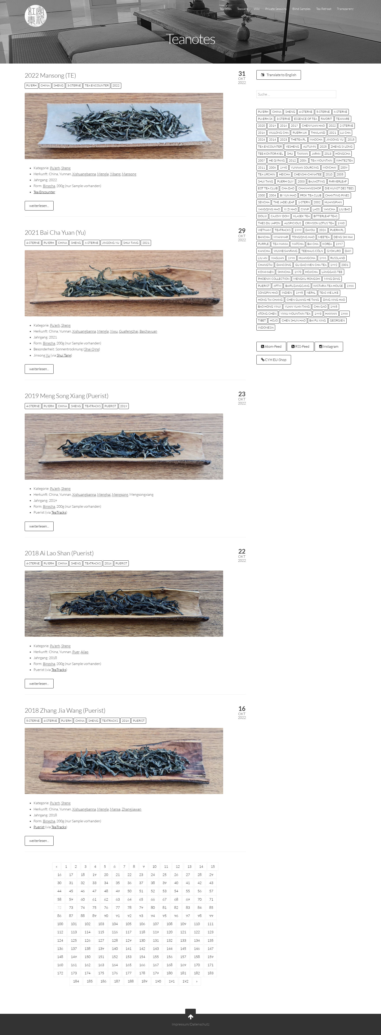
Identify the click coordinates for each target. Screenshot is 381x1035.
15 (213, 866)
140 (115, 948)
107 (156, 924)
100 (60, 924)
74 (83, 907)
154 (142, 956)
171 (210, 965)
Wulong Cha (279, 132)
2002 (317, 202)
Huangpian (333, 202)
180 (169, 973)
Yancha (329, 209)
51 (141, 891)
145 (183, 948)
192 (185, 981)
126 (87, 940)
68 (176, 899)
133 (183, 940)
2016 (283, 125)
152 (115, 956)
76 (106, 907)
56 (200, 891)
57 (211, 891)
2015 (351, 139)
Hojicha (311, 272)
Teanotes (226, 9)
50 (129, 891)
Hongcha (342, 153)
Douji (262, 216)
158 (197, 956)
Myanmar (281, 237)
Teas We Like (328, 292)
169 (183, 965)
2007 (261, 160)
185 (90, 981)
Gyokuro (334, 251)
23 (141, 874)
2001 (344, 265)
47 (94, 891)
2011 (261, 167)
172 (60, 973)
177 (128, 973)
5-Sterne (33, 720)
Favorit (326, 118)
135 (210, 940)
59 (71, 899)
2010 (328, 174)
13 (189, 866)
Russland (337, 258)
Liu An (262, 258)
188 (131, 981)
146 (197, 948)
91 (118, 915)
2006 (303, 160)
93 (141, 915)
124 (60, 940)
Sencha (263, 202)
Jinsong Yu (110, 242)
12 (178, 866)
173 (74, 973)
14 (201, 866)
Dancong (283, 265)
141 (128, 948)
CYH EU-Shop (275, 359)
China (45, 85)
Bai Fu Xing (317, 320)
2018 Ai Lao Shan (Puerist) (59, 553)
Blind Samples (301, 9)
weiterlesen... (39, 205)
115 (101, 932)
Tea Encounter (97, 85)
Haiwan (331, 313)
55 (188, 891)
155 (156, 956)
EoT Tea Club (268, 188)
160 (60, 965)
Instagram (330, 346)
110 (197, 924)
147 (210, 948)
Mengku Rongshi (306, 278)
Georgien (337, 320)
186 (103, 981)
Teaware (242, 9)
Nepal (311, 292)
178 (142, 973)
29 (211, 874)
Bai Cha (312, 244)
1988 (344, 313)
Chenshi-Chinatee (308, 174)
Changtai (265, 265)
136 (60, 948)
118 (142, 932)
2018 (108, 563)
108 (169, 924)
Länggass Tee (332, 272)
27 (188, 874)
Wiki (257, 9)
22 (129, 874)
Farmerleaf (338, 181)
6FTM (277, 285)
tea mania (280, 244)
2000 (261, 195)
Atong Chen (267, 313)
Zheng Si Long (342, 146)
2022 (116, 85)
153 (128, 956)
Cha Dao (288, 188)
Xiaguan (277, 258)
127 (101, 940)
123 (210, 932)
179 (156, 973)
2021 (145, 242)
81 (164, 907)
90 (106, 915)
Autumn (309, 146)
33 (94, 883)
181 (183, 973)
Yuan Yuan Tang (297, 306)
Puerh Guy (285, 181)
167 (156, 965)
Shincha (284, 272)
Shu (290, 153)
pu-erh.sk (265, 118)
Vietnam (264, 230)
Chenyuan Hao (313, 125)
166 (142, 965)
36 (129, 883)
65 (141, 899)
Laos (316, 209)
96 (176, 915)
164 (115, 965)
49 (118, 891)
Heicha (284, 174)
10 (154, 866)
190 (158, 981)
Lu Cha (345, 132)
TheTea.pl (298, 139)
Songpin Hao (268, 292)
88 (83, 915)
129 (128, 940)
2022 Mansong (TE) (50, 75)
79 (141, 907)
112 (60, 932)
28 (200, 874)
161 (74, 965)
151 (101, 956)
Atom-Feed (273, 346)
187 (117, 981)
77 (118, 907)
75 (94, 907)
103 (101, 924)
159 (210, 956)
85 (211, 907)
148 (60, 956)
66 (153, 899)
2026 (322, 230)
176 (115, 973)
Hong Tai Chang (270, 299)
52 (153, 891)
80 (153, 907)
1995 (299, 292)
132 (169, 940)
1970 (297, 272)
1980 (341, 223)
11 (166, 866)
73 (71, 907)
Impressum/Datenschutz (190, 1024)
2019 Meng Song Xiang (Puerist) (66, 395)
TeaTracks (93, 406)
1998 (291, 258)
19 (94, 874)
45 (71, 891)
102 (87, 924)
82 (176, 907)
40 (176, 883)
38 (153, 883)
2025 (323, 146)
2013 (327, 153)
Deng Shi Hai (343, 237)
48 (106, 891)
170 (197, 965)
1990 (283, 167)
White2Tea (344, 160)
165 (128, 965)
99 (211, 915)
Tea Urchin (266, 174)
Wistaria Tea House (328, 285)
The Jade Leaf (283, 202)
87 (71, 915)
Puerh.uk (300, 132)
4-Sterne (33, 242)
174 (87, 973)
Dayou (310, 230)
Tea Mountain (321, 160)
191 (172, 981)
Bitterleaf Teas (325, 216)
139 (101, 948)
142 (142, 948)
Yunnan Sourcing (305, 167)
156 (169, 956)
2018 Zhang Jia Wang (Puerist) (65, 710)
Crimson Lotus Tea (319, 223)
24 (153, 874)
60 (83, 899)
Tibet (262, 320)
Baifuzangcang (297, 285)
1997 (339, 244)
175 (101, 973)
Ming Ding (332, 278)
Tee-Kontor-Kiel (270, 153)
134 (197, 940)
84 (200, 907)
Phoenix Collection (273, 278)
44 (59, 891)
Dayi (348, 251)
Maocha (316, 139)
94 (153, 915)
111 (210, 924)
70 (200, 899)
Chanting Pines (337, 195)
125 (74, 940)
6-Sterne (91, 242)
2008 (272, 167)
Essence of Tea (305, 118)
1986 (350, 285)
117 (128, 932)
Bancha (264, 237)
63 (118, 899)
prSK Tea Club (310, 195)
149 (74, 956)
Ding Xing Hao (334, 299)
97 (188, 915)
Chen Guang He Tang (303, 299)
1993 (317, 313)
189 (144, 981)
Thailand (318, 132)
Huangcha (307, 258)
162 (87, 965)
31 (71, 883)
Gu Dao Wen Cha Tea (311, 265)
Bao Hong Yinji (269, 306)
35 (118, 883)
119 (156, 932)
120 (169, 932)
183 (210, 973)
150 (87, 956)
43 (211, 883)
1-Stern (304, 202)
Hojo (274, 320)
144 (169, 948)
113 (74, 932)
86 (59, 915)
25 (164, 874)
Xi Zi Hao (290, 209)
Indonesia (266, 327)
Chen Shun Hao (294, 320)
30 (59, 883)
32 (83, 883)
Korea (327, 244)
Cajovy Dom (280, 216)
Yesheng (292, 146)
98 (200, 915)
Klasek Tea (301, 216)
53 (164, 891)
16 (59, 874)
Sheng (59, 85)
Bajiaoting (316, 181)
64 (129, 899)
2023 (283, 139)
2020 (261, 125)
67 (164, 899)
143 (156, 948)
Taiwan (302, 153)
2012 (292, 160)
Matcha (298, 244)
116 (115, 932)
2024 (261, 139)
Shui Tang (130, 242)
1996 (322, 258)
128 (115, 940)
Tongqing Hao (303, 237)
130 (142, 940)
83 (188, 907)
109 (183, 924)
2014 (272, 139)
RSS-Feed (302, 346)
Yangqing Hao (269, 209)
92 (129, 915)
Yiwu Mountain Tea (295, 313)
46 (83, 891)
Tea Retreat (323, 9)
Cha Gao (320, 306)
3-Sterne (74, 85)
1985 (333, 306)
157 (183, 956)
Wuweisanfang (285, 251)
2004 (272, 195)
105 (128, 924)
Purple (263, 244)
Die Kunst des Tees (339, 188)
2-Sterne (346, 125)
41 (188, 883)
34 (106, 883)
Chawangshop (309, 188)
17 (71, 874)
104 (115, 924)
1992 (333, 265)
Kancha (264, 251)
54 (176, 891)
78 (129, 907)
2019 (123, 406)
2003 (301, 181)
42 (200, 883)
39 (164, 883)
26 (176, 874)
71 (211, 899)
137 (74, 948)
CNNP (305, 209)
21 (118, 874)
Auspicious (292, 223)
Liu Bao (344, 209)
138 (87, 948)
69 (188, 899)
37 (141, 883)
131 (156, 940)
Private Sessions (276, 9)
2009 (343, 167)
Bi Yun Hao (288, 195)
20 (106, 874)
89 (94, 915)
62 (106, 899)
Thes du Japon (269, 223)
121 (183, 932)
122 (197, 932)
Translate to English (281, 75)
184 (76, 981)
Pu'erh (31, 85)
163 (101, 965)
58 (59, 899)
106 (142, 924)
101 (74, 924)
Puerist (110, 406)
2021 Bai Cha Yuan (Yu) (55, 232)
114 (87, 932)
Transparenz (345, 9)
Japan (316, 153)
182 (197, 973)
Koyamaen (266, 272)
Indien (287, 292)
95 (164, 915)
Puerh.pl (337, 230)
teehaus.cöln (312, 251)
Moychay (329, 167)
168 (169, 965)
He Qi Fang (277, 160)
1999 (298, 230)
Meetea (324, 237)
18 (83, 874)
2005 (340, 174)
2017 (294, 125)
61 (94, 899)
